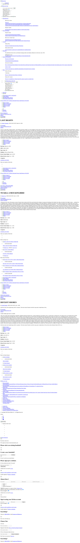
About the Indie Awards (9, 49)
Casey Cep (15, 247)
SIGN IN (7, 2)
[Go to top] (3, 421)
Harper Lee (4, 195)
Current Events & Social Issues (11, 25)
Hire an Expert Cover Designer (45, 64)
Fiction (11, 23)
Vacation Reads (26, 29)
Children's (36, 25)
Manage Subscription (23, 55)
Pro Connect (5, 15)
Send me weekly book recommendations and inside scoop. (11, 489)
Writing (6, 60)
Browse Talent (14, 78)
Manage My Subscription (16, 390)
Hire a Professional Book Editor (9, 392)
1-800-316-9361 (7, 514)
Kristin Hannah (5, 305)
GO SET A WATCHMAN (8, 253)
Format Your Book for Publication (33, 64)
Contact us (5, 397)
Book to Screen (8, 40)
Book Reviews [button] (5, 18)
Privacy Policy (5, 398)
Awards (14, 39)
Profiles (6, 39)
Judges (29, 49)
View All (6, 22)
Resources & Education (9, 58)
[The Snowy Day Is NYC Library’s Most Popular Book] (13, 259)
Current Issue (7, 55)
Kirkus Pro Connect (17, 394)
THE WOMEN (6, 361)
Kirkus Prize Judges (22, 388)
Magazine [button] (4, 50)
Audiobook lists (16, 29)
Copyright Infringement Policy (8, 400)
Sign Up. (12, 536)
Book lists (11, 29)
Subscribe (28, 55)
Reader (4, 483)
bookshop (5, 187)
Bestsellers (7, 29)
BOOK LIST (6, 100)
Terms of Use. (19, 488)
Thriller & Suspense (16, 23)
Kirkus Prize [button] (5, 387)
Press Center (16, 396)
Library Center (8, 66)
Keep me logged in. (4, 490)
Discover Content (8, 78)
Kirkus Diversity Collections (8, 394)
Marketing (16, 60)
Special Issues (12, 55)
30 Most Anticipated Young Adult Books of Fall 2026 (19, 100)
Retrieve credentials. (11, 474)
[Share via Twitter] (6, 104)
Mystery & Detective (23, 23)
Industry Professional (7, 486)
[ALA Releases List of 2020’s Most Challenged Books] (13, 265)
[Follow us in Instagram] (3, 418)
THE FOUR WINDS (7, 369)
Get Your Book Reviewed (22, 64)
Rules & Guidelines (24, 49)
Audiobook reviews (6, 10)
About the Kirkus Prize (16, 45)
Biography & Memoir (23, 24)
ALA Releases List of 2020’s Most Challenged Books (13, 269)
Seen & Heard (18, 39)
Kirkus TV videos (35, 386)
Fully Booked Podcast (26, 40)
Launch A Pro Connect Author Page (65, 64)
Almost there (3, 466)
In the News (13, 40)
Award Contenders (17, 49)
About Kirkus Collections (17, 74)
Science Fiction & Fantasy (10, 24)
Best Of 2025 (21, 29)
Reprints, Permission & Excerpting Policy (7, 402)
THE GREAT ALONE (7, 377)
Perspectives (10, 39)
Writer (4, 485)
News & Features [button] (6, 30)
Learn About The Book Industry (51, 392)
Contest (10, 396)
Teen (16, 34)
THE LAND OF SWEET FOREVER (10, 245)
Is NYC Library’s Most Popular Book (13, 263)
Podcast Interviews (6, 14)
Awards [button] (4, 41)
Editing (9, 60)
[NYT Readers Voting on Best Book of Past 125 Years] (13, 271)
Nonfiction (17, 24)
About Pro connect (20, 78)
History (28, 24)
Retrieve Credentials (15, 534)
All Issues (17, 55)
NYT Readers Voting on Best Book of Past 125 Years (13, 275)
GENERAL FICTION (4, 160)
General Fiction (8, 34)
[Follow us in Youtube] (3, 419)
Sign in (2, 488)
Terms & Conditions (6, 399)
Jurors (22, 45)
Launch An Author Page (28, 78)
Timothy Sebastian (5, 123)
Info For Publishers (22, 396)
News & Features (6, 11)
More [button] (4, 69)
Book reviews (5, 9)
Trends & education (8, 68)
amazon (1, 115)
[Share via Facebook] (7, 103)
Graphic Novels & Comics (21, 25)
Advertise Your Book (55, 64)
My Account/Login (24, 394)
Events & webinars (31, 68)
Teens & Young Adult (30, 25)
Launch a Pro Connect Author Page (38, 392)
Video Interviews (6, 13)
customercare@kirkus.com (17, 514)
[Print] (4, 106)
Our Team (7, 396)
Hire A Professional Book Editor (11, 64)
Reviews (4, 110)
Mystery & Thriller (18, 35)
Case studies (14, 68)
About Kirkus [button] (5, 395)
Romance (29, 23)
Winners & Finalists (8, 45)
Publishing (13, 60)
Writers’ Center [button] (5, 391)
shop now (2, 114)
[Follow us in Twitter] (3, 417)
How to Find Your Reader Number (15, 527)
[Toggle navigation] (0, 6)
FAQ (13, 396)
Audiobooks (7, 23)
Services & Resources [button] (7, 56)
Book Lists (9, 386)
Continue (13, 454)
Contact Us (5, 406)
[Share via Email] (6, 105)
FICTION (5, 111)
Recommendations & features (22, 68)
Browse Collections (8, 74)
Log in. (11, 468)
